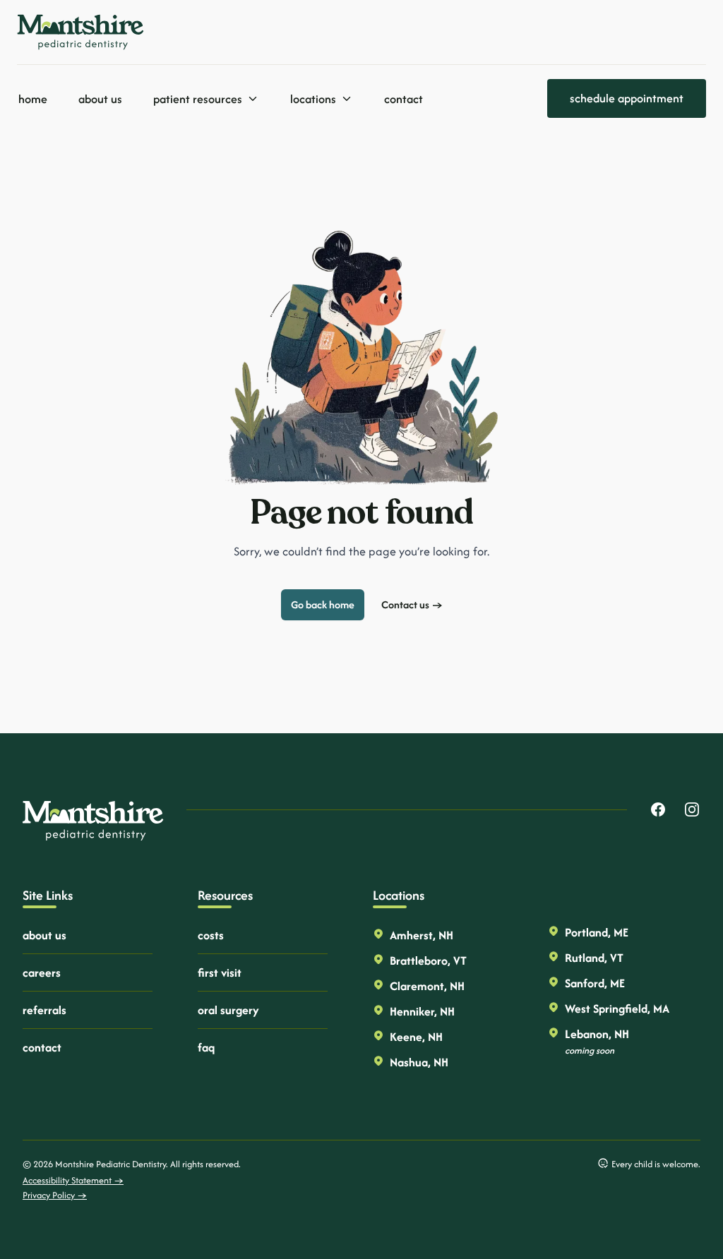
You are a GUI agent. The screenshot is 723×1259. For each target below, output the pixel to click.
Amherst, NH (421, 935)
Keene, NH (416, 1036)
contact (42, 1047)
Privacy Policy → (55, 1195)
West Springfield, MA (617, 1008)
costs (211, 935)
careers (42, 972)
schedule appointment (626, 98)
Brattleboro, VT (428, 960)
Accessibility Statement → (73, 1180)
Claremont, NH (427, 985)
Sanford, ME (595, 983)
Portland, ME (596, 932)
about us (44, 935)
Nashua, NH (419, 1062)
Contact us (412, 604)
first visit (219, 972)
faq (206, 1047)
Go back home (322, 604)
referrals (44, 1009)
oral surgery (228, 1009)
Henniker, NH (422, 1011)
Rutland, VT (594, 957)
